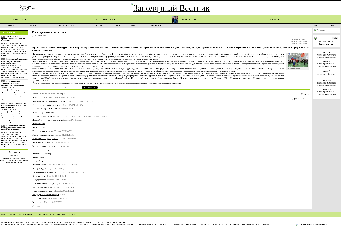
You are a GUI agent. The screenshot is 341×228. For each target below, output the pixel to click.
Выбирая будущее (40, 168)
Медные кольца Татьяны (43, 135)
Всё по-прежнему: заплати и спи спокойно (50, 146)
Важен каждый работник (43, 112)
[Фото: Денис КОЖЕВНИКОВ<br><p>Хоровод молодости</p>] (298, 66)
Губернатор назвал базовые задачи (47, 105)
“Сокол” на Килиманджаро (44, 97)
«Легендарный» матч (105, 19)
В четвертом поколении (191, 19)
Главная (4, 214)
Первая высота (38, 123)
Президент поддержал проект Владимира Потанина (55, 101)
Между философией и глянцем (45, 194)
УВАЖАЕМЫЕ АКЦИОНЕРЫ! (45, 116)
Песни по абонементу (41, 153)
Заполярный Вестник (11, 222)
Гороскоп (36, 206)
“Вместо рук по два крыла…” (45, 138)
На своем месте (39, 165)
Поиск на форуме (325, 44)
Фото (52, 214)
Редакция (12, 214)
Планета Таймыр (39, 157)
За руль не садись (40, 198)
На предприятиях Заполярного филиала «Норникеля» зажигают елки (12, 83)
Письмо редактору (26, 214)
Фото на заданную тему (42, 191)
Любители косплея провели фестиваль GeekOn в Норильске (13, 39)
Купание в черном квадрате (44, 183)
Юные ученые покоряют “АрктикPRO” (49, 172)
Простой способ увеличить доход (47, 120)
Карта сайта (71, 214)
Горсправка (60, 214)
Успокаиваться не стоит (42, 131)
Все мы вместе (38, 176)
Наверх (304, 94)
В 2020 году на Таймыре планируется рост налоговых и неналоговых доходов (13, 128)
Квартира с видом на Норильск (46, 109)
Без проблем (37, 161)
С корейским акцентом (42, 187)
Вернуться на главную (299, 98)
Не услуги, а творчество (43, 142)
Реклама (38, 214)
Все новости (14, 152)
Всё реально (37, 202)
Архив (45, 214)
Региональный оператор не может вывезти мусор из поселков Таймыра (14, 61)
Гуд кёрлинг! (272, 19)
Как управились (39, 180)
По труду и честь (39, 127)
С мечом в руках (18, 19)
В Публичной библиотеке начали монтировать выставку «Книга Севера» (13, 105)
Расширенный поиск (326, 41)
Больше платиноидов (41, 150)
